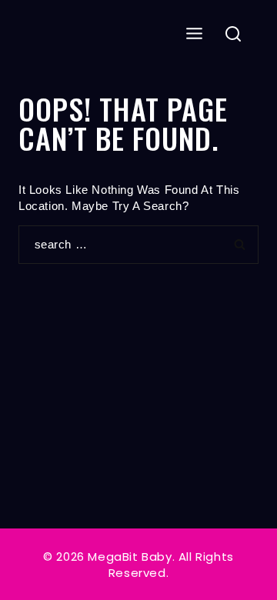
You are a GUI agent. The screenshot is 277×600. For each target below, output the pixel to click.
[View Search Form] (234, 35)
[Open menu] (195, 34)
